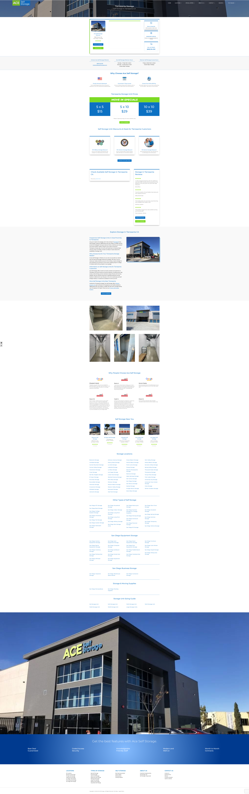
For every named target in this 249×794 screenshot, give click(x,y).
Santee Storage (130, 486)
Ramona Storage (131, 473)
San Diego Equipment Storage (124, 536)
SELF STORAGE (120, 770)
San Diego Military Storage (115, 521)
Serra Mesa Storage (131, 491)
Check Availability (98, 44)
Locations (177, 3)
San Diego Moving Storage (133, 515)
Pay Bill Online (168, 774)
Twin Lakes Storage (150, 477)
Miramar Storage (112, 482)
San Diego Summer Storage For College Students (131, 511)
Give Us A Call (98, 48)
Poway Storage (130, 467)
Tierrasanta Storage (150, 472)
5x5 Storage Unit (94, 604)
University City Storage (151, 479)
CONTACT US (169, 770)
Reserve (221, 3)
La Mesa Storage (112, 469)
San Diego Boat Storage (96, 508)
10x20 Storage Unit (94, 607)
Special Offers (189, 3)
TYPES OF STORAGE (97, 770)
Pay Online (231, 3)
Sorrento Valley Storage (151, 464)
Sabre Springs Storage (132, 476)
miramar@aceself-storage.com (100, 65)
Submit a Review (168, 778)
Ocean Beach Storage (132, 460)
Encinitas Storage (94, 479)
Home (169, 3)
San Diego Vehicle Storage (152, 526)
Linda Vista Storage (113, 474)
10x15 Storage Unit (150, 604)
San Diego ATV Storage (95, 505)
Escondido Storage (94, 482)
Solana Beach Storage (151, 462)
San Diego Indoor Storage (115, 509)
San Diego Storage (131, 481)
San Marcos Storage (131, 483)
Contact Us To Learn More (125, 160)
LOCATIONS (70, 770)
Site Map (116, 791)
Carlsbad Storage (94, 462)
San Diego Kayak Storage (152, 549)
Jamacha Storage (94, 491)
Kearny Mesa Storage (114, 462)
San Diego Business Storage (124, 568)
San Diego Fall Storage (95, 520)
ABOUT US (143, 770)
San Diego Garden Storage (96, 522)
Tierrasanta (116, 242)
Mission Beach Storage (114, 484)
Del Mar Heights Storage (96, 474)
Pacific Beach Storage (132, 462)
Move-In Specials (151, 26)
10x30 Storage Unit (113, 607)
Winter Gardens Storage (151, 488)
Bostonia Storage (94, 460)
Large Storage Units (131, 607)
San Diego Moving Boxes (96, 589)
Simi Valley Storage (150, 460)
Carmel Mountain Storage (96, 464)
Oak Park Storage (113, 491)
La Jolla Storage (112, 464)
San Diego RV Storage (132, 527)
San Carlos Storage (131, 478)
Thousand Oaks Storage (151, 469)
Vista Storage (148, 486)
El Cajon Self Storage (109, 437)
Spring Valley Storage (151, 467)
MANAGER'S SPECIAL (151, 36)
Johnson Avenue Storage (115, 460)
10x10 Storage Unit (131, 604)
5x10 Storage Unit (113, 604)
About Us (201, 3)
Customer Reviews (169, 777)
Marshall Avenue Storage (115, 477)
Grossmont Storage (94, 487)
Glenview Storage (94, 484)
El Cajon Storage (94, 477)
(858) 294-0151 (151, 49)
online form (98, 178)
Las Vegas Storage (113, 472)
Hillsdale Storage (94, 489)
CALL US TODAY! (151, 47)
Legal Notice (121, 791)
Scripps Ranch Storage (132, 488)
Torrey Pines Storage (150, 474)
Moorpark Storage (113, 489)
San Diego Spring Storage (152, 514)
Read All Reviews (140, 217)
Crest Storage (93, 472)
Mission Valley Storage (114, 487)
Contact (211, 3)
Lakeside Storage (112, 467)
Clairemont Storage (94, 469)
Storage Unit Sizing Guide (124, 599)
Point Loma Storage (131, 464)
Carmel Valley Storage (95, 467)
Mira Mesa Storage (113, 479)
